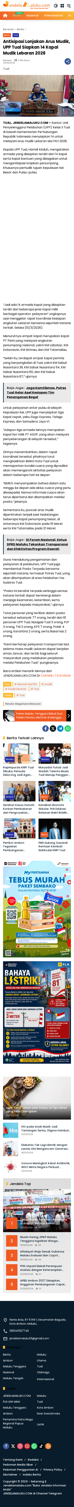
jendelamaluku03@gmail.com (29, 1338)
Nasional (8, 1372)
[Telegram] (60, 728)
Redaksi (7, 60)
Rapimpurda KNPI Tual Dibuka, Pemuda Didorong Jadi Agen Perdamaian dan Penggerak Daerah (18, 771)
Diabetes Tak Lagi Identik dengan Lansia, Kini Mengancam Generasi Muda (44, 1147)
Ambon (9, 796)
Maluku (10, 759)
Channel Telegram (49, 1493)
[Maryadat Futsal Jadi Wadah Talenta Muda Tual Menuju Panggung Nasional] (55, 753)
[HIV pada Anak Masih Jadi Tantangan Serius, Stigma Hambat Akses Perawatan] (10, 1130)
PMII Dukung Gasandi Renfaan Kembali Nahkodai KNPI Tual (53, 846)
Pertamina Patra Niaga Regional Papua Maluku (18, 1423)
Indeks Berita (32, 1474)
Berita (7, 35)
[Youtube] (27, 1446)
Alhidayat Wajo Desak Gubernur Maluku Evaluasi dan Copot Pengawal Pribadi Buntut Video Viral (42, 1253)
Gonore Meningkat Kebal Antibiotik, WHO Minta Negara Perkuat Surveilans (45, 1165)
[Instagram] (20, 1446)
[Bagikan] (68, 61)
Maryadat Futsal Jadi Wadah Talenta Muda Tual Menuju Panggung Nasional (54, 771)
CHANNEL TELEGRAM (55, 675)
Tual (15, 35)
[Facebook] (45, 728)
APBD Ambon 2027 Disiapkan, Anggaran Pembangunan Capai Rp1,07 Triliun (42, 1282)
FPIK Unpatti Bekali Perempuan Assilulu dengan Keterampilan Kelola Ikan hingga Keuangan (41, 1268)
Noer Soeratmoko (48, 1413)
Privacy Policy (52, 1470)
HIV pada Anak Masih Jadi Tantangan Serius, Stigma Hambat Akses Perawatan (45, 1128)
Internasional (45, 1379)
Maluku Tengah (13, 1378)
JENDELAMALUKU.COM (17, 1396)
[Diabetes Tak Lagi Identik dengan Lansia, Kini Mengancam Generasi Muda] (10, 1148)
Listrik (40, 1424)
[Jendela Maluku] (26, 5)
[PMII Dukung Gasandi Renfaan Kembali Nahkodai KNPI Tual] (55, 829)
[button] (56, 5)
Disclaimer (10, 1474)
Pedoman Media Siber (18, 1465)
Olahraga (43, 1372)
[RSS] (48, 1446)
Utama (41, 1360)
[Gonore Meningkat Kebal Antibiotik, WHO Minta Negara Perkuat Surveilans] (10, 1167)
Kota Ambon (45, 1408)
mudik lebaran (17, 689)
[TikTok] (41, 1446)
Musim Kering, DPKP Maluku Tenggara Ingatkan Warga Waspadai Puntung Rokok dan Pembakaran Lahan (41, 1239)
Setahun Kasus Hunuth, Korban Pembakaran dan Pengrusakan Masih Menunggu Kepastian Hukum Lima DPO (19, 809)
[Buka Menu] (62, 5)
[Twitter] (53, 728)
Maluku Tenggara (14, 1366)
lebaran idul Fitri (27, 684)
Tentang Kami (12, 1460)
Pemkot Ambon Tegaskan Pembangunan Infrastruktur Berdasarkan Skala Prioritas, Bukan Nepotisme (16, 846)
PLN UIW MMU (11, 1402)
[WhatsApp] (68, 728)
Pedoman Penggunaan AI (20, 1470)
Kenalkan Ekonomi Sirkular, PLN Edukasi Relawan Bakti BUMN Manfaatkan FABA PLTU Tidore (54, 809)
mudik (48, 684)
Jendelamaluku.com (17, 1485)
